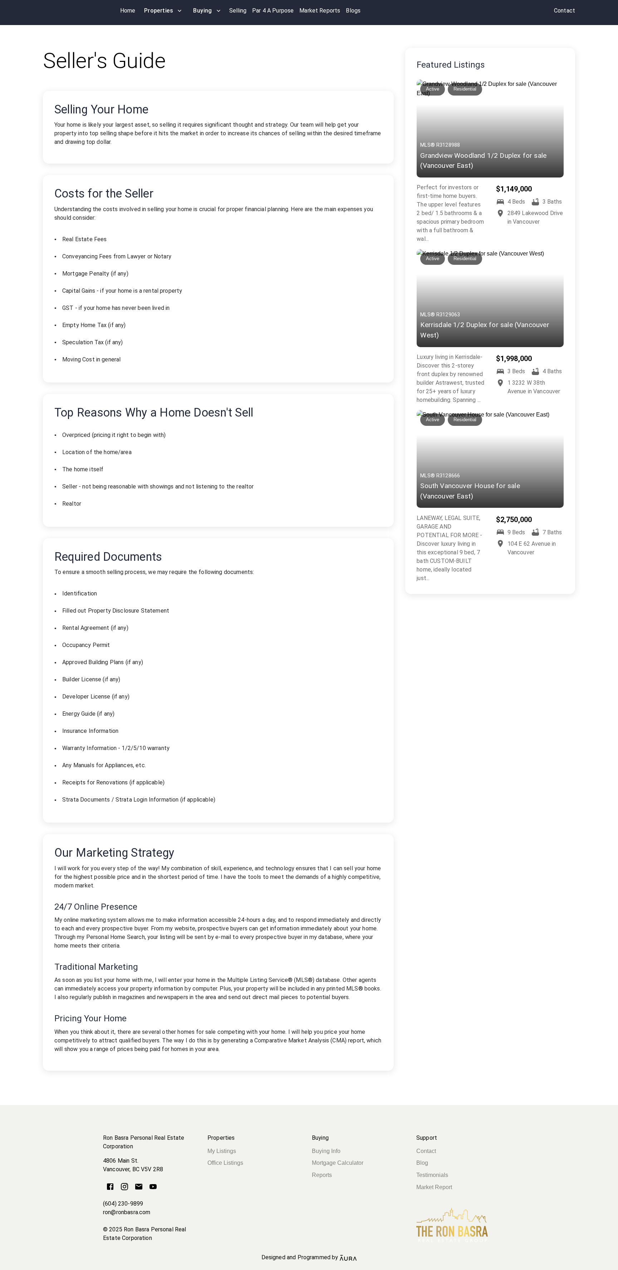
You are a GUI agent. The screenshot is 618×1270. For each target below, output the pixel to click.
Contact (426, 1151)
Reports (322, 1175)
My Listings (221, 1151)
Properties (158, 10)
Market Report (434, 1187)
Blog (422, 1163)
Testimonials (432, 1175)
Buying (202, 10)
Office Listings (225, 1163)
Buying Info (326, 1151)
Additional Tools (309, 1266)
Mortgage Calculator (337, 1163)
